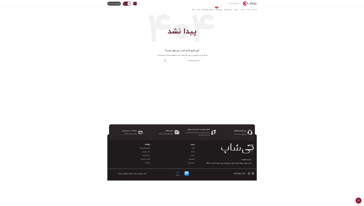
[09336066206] (250, 132)
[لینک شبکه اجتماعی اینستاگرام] (253, 173)
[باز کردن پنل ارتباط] (358, 200)
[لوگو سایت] (249, 3)
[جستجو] (135, 3)
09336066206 (240, 131)
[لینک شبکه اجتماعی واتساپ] (249, 173)
